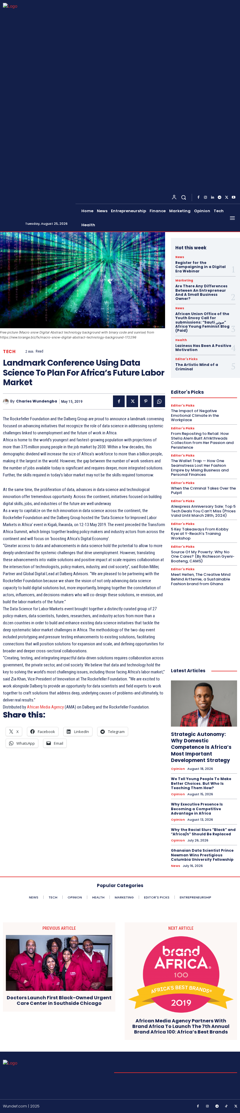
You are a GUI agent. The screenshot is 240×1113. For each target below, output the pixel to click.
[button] (183, 197)
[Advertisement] (204, 621)
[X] (226, 197)
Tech (9, 351)
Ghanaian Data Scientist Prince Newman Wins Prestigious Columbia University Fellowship (202, 855)
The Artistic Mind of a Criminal (196, 366)
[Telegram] (219, 197)
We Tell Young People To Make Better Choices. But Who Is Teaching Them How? (201, 783)
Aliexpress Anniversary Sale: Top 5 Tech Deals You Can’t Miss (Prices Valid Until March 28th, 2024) (203, 511)
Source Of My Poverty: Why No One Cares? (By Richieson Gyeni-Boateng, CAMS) (202, 556)
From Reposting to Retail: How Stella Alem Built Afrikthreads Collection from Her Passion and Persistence (202, 440)
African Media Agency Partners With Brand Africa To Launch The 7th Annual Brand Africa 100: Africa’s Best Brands (180, 1026)
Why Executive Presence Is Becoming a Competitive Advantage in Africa (197, 809)
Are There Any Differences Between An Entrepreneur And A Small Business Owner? (201, 292)
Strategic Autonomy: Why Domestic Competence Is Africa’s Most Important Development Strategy (201, 747)
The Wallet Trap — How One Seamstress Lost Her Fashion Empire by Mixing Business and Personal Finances (200, 467)
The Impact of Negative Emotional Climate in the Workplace (195, 415)
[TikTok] (226, 1106)
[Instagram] (205, 197)
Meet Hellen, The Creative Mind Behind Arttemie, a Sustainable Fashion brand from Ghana (200, 579)
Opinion (178, 769)
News (179, 257)
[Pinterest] (146, 401)
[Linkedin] (212, 197)
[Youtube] (233, 197)
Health (181, 340)
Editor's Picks (186, 359)
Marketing (184, 280)
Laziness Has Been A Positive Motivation (203, 347)
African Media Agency (45, 707)
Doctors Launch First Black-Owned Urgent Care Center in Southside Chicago (59, 1000)
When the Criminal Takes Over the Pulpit (203, 490)
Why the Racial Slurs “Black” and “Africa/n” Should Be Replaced (203, 832)
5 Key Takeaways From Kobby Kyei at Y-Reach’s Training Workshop (200, 533)
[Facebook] (198, 197)
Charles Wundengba (36, 401)
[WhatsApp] (159, 401)
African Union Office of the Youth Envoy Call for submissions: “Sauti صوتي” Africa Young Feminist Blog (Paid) (202, 322)
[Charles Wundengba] (6, 402)
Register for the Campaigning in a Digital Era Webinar (200, 267)
